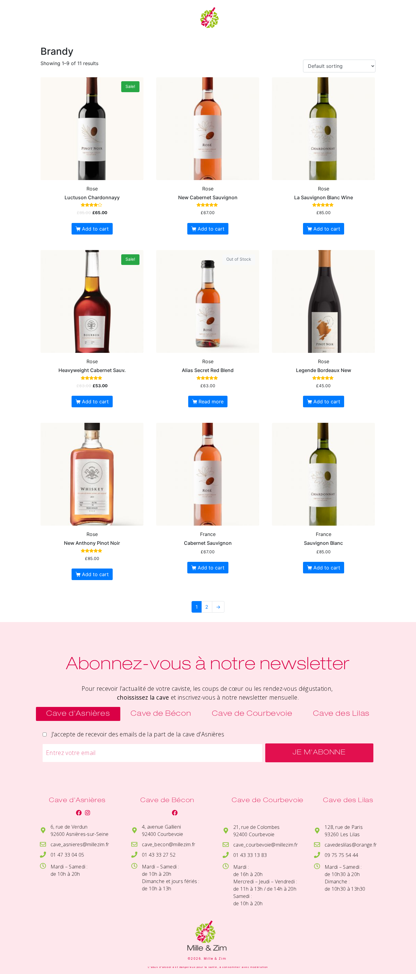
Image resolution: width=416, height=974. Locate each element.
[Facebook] (79, 813)
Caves (136, 21)
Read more (211, 401)
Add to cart (95, 229)
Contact (286, 27)
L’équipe (342, 15)
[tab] (78, 714)
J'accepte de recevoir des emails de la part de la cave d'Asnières (136, 734)
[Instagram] (87, 813)
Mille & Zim (81, 21)
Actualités (283, 15)
